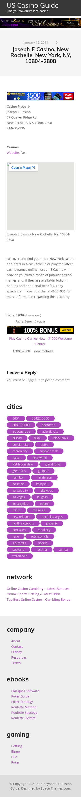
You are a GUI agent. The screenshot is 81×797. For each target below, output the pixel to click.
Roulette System (23, 718)
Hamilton (18, 477)
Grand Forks (53, 464)
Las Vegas (18, 497)
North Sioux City (23, 523)
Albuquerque (21, 431)
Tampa (63, 549)
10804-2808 (21, 351)
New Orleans (20, 517)
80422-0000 (40, 418)
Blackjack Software (25, 691)
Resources (19, 657)
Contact (17, 646)
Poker (15, 762)
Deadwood (39, 457)
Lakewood (46, 490)
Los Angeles (20, 503)
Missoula (39, 510)
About (15, 641)
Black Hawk (61, 438)
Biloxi (37, 438)
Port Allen (19, 530)
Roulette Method (23, 707)
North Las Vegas (52, 517)
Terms (16, 663)
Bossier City (20, 444)
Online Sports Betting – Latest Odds (34, 594)
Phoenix (51, 523)
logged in (33, 380)
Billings (17, 438)
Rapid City (44, 530)
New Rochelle (44, 351)
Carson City (19, 451)
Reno (15, 536)
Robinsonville (40, 536)
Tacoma (41, 549)
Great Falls (19, 471)
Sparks (42, 543)
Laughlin (42, 497)
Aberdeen (48, 425)
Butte (44, 444)
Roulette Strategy (24, 712)
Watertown (19, 556)
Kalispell (41, 484)
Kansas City (20, 490)
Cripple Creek (49, 451)
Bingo (15, 751)
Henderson (44, 477)
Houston (18, 484)
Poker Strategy (22, 702)
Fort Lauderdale (22, 464)
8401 (16, 418)
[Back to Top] (73, 789)
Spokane (18, 549)
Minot (16, 510)
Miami (44, 503)
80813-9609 (21, 425)
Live (14, 757)
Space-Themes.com (55, 788)
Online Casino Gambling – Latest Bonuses (38, 588)
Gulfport (43, 471)
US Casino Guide (33, 6)
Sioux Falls (19, 543)
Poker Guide (20, 696)
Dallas (16, 457)
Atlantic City (50, 431)
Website (13, 152)
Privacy (16, 652)
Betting (16, 746)
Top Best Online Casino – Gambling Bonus (38, 599)
